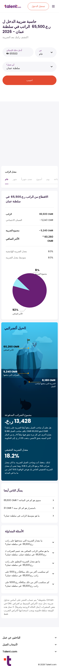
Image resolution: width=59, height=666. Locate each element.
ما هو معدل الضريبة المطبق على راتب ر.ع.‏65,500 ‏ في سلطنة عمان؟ (22, 563)
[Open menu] (53, 6)
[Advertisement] (29, 133)
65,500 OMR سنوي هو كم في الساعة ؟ (22, 500)
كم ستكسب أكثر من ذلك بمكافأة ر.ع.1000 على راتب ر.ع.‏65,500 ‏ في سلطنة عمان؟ (27, 573)
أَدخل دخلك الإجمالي (14, 50)
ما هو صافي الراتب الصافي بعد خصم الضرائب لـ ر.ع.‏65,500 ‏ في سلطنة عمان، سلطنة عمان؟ (27, 552)
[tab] (6, 180)
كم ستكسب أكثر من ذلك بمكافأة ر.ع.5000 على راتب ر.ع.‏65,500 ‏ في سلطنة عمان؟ (27, 584)
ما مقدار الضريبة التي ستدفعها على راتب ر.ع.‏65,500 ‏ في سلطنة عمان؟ (23, 542)
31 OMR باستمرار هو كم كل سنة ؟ (20, 508)
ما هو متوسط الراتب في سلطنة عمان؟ (22, 515)
